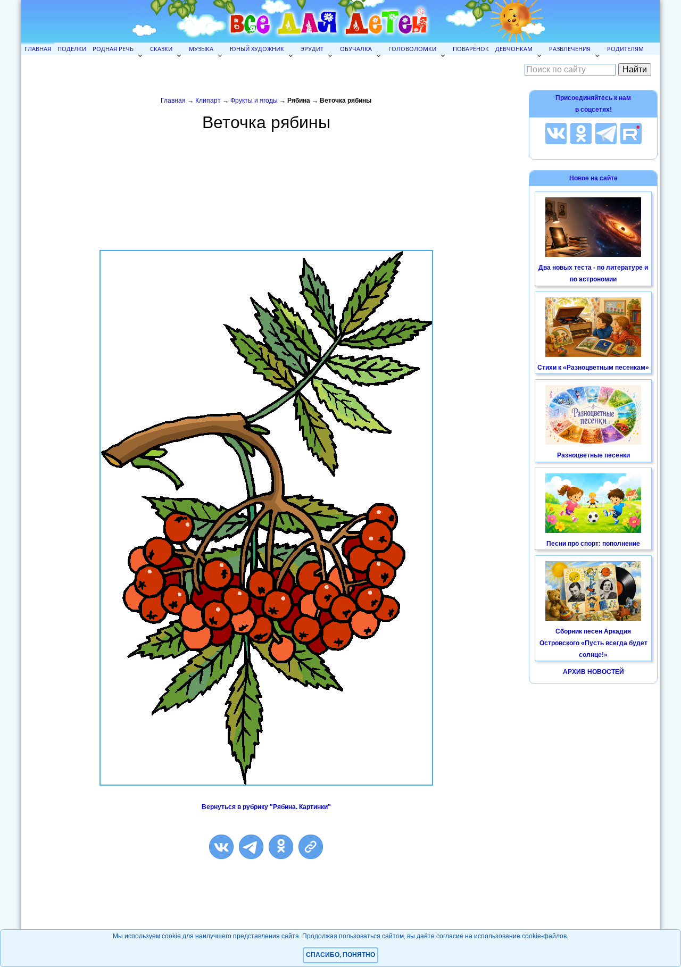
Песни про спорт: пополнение (593, 543)
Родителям (625, 49)
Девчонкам (514, 49)
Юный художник (257, 49)
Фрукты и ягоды (254, 100)
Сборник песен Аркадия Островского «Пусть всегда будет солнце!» (593, 643)
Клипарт (208, 100)
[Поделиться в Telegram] (251, 847)
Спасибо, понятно (340, 954)
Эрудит (312, 49)
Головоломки (412, 49)
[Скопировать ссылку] (310, 847)
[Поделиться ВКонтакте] (221, 847)
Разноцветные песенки (593, 455)
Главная (37, 49)
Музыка (201, 49)
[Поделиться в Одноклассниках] (281, 847)
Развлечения (570, 49)
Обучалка (356, 49)
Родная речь (113, 49)
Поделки (71, 49)
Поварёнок (471, 49)
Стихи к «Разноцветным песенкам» (593, 367)
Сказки (161, 49)
